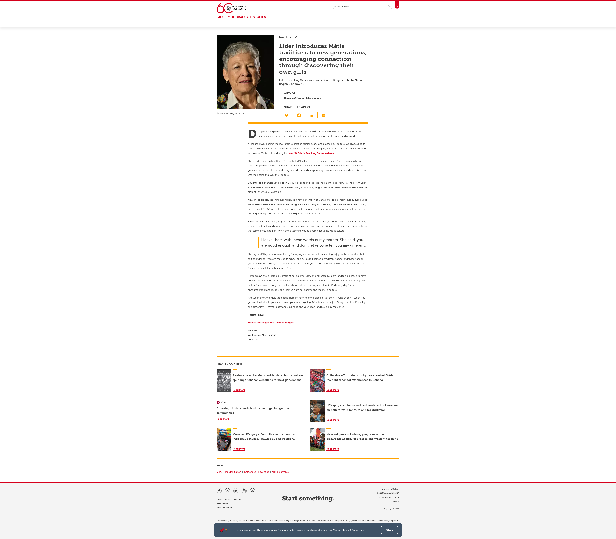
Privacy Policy (222, 503)
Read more (239, 390)
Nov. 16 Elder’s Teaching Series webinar (311, 153)
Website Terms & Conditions (348, 530)
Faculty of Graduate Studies (241, 17)
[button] (288, 115)
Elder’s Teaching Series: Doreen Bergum (271, 322)
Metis (219, 472)
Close (389, 530)
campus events (280, 472)
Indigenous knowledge (256, 472)
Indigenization (233, 472)
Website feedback (224, 507)
